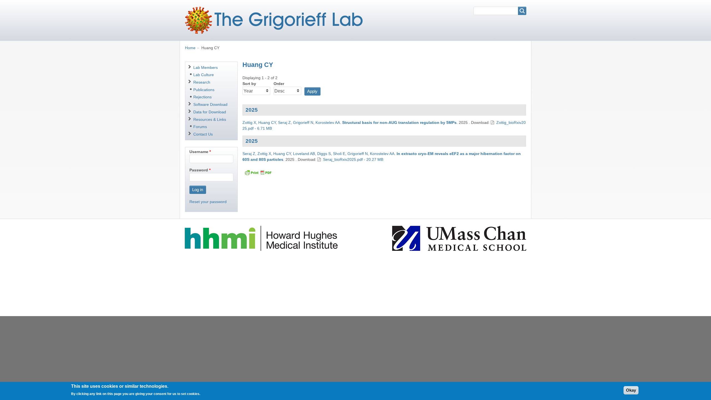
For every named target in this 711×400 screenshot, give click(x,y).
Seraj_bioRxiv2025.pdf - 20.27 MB (353, 159)
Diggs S (324, 153)
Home (190, 48)
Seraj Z (284, 122)
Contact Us (203, 134)
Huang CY (267, 122)
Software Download (210, 104)
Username (198, 151)
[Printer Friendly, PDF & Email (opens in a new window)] (258, 172)
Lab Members (205, 67)
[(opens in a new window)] (262, 238)
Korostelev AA (328, 122)
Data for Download (209, 112)
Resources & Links (209, 119)
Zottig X (249, 122)
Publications (203, 90)
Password (198, 170)
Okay (631, 390)
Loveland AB (304, 153)
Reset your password (208, 201)
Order (279, 83)
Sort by (249, 83)
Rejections (202, 97)
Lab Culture (203, 74)
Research (201, 82)
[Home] (276, 20)
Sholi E (339, 153)
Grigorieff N (303, 122)
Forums (200, 126)
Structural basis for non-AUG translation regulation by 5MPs (399, 122)
